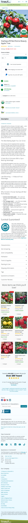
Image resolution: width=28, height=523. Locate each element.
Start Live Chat (8, 456)
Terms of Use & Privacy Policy (7, 507)
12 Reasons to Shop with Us (7, 471)
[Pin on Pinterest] (5, 400)
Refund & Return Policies (6, 500)
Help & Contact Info (5, 488)
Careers (2, 477)
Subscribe (23, 406)
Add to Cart (20, 57)
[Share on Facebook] (2, 400)
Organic (2, 496)
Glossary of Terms (5, 484)
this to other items (9, 95)
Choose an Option (5, 52)
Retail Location (4, 502)
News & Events (4, 494)
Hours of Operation (5, 490)
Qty (2, 58)
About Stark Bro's (5, 473)
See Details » (14, 385)
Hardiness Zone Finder (6, 486)
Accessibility (3, 475)
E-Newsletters (4, 479)
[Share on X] (7, 400)
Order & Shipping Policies (6, 498)
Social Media (4, 505)
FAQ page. (23, 452)
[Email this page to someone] (10, 400)
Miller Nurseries (4, 492)
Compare (5, 314)
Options (24, 36)
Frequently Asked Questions (7, 481)
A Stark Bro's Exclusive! (6, 123)
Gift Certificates (4, 482)
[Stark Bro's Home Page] (6, 1)
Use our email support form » (11, 458)
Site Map (3, 503)
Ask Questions (17, 46)
